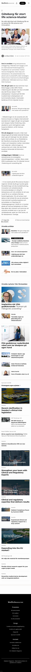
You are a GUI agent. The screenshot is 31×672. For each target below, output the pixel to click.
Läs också (14, 106)
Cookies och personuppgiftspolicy (15, 626)
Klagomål (15, 632)
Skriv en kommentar (23, 220)
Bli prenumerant (15, 610)
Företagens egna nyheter (10, 385)
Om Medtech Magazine (15, 651)
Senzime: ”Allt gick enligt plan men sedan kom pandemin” (20, 109)
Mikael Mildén (10, 56)
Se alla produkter (15, 618)
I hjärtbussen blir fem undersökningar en (18, 174)
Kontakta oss (15, 645)
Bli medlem (15, 613)
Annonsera (15, 616)
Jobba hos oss (15, 648)
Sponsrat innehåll (15, 634)
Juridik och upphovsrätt (15, 629)
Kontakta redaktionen (15, 642)
